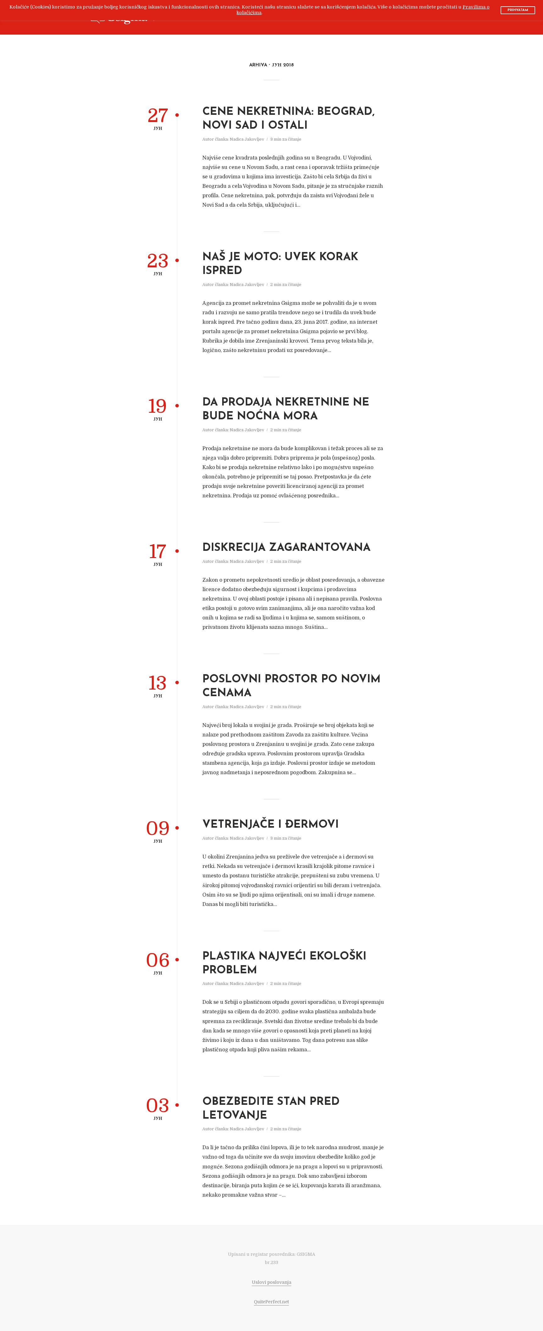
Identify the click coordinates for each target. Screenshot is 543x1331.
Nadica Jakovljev (247, 139)
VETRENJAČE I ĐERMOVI (270, 824)
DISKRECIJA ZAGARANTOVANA (286, 548)
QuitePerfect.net (271, 1301)
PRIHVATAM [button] (517, 10)
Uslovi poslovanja (271, 1282)
